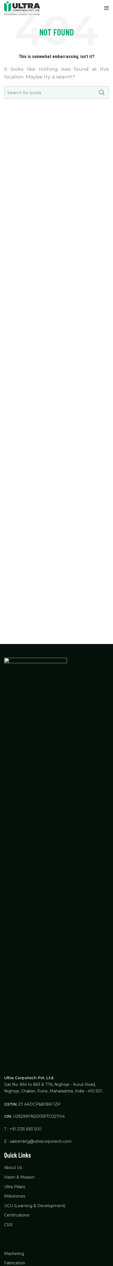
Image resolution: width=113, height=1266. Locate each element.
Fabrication (14, 1262)
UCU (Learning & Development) (34, 1205)
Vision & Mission (19, 1177)
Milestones (14, 1196)
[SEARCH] (101, 92)
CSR (8, 1224)
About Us (13, 1167)
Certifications (16, 1215)
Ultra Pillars (14, 1186)
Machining (14, 1253)
